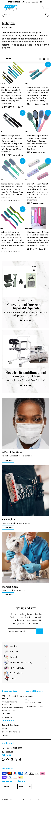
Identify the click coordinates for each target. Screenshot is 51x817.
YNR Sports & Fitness (34, 706)
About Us (29, 696)
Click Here (8, 460)
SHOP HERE (25, 385)
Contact (5, 735)
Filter (8, 58)
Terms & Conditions (10, 725)
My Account (7, 717)
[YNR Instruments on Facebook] (7, 759)
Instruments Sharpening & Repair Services (13, 709)
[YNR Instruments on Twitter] (16, 759)
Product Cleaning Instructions (9, 703)
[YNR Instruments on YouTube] (12, 759)
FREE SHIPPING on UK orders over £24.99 (25, 2)
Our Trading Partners (11, 732)
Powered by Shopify (31, 800)
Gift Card (6, 714)
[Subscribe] (39, 631)
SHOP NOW (25, 320)
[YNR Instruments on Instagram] (3, 759)
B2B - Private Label (34, 703)
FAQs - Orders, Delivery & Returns (13, 697)
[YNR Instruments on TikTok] (20, 759)
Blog (27, 699)
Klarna (4, 728)
